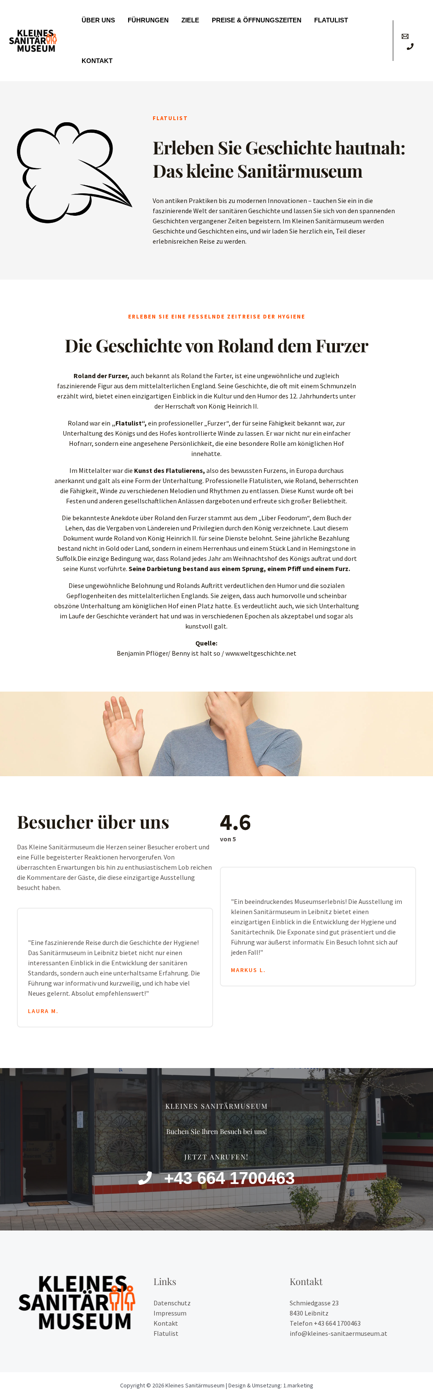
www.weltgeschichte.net (260, 653)
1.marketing (298, 1385)
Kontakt (97, 60)
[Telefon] (410, 46)
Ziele (190, 20)
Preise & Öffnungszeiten (256, 20)
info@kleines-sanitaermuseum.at (338, 1333)
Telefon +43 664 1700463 (325, 1323)
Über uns (98, 20)
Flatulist (331, 20)
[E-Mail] (405, 36)
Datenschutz (172, 1303)
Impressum (169, 1313)
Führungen (148, 20)
